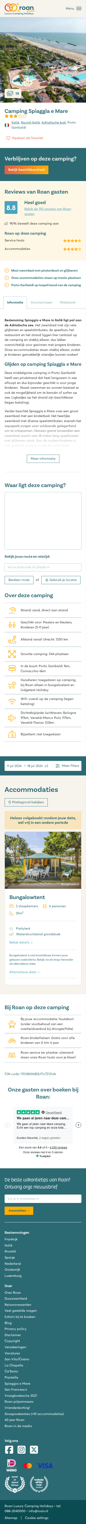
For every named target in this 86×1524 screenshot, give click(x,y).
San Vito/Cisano (17, 1359)
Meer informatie (43, 458)
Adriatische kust (54, 122)
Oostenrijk (12, 1269)
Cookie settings (36, 1517)
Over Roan (13, 1293)
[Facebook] (9, 1450)
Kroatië (10, 1251)
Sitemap (11, 1517)
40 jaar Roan (14, 1420)
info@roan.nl (38, 1511)
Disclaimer (13, 1335)
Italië (15, 122)
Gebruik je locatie (63, 580)
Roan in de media (18, 1426)
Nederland (13, 1264)
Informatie (15, 302)
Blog (8, 1323)
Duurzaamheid (16, 1298)
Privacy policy (16, 1329)
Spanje (10, 1257)
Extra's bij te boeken (20, 1317)
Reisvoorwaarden (18, 1305)
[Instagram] (21, 1450)
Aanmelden (17, 1210)
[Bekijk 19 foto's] (43, 60)
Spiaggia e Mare (17, 1383)
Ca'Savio (11, 1371)
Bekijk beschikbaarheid (26, 170)
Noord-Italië (30, 122)
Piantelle (11, 1377)
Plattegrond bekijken (28, 802)
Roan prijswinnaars (19, 1402)
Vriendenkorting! (17, 1408)
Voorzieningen (42, 302)
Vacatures (12, 1353)
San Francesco (16, 1389)
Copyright (12, 1341)
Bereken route (19, 580)
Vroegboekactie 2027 (21, 1396)
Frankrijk (11, 1239)
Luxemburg (13, 1276)
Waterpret (67, 302)
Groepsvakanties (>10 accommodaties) (34, 1414)
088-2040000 (15, 1511)
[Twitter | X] (34, 1450)
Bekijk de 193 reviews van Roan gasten (47, 211)
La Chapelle (14, 1365)
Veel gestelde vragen (21, 1311)
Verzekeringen (15, 1347)
